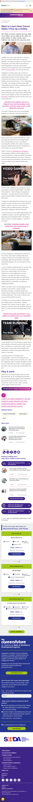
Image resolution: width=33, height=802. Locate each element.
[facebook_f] (11, 452)
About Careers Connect (9, 766)
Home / (4, 518)
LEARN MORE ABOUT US (16, 673)
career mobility (23, 413)
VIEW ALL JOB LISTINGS (16, 631)
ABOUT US (5, 770)
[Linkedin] (19, 780)
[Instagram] (11, 780)
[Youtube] (15, 780)
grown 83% (11, 69)
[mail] (18, 452)
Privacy (4, 787)
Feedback (4, 775)
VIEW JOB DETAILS (16, 553)
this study (4, 96)
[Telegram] (3, 780)
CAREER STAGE (7, 755)
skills (4, 418)
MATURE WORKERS (7, 760)
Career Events (7, 764)
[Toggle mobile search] (27, 5)
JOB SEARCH (6, 750)
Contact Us (5, 773)
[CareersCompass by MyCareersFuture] (5, 5)
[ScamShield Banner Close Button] (31, 11)
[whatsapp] (4, 452)
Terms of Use (5, 785)
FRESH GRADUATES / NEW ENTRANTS (11, 757)
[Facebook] (7, 780)
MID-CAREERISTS (7, 758)
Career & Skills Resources (10, 768)
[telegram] (7, 452)
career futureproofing (9, 413)
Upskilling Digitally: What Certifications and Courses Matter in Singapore (17, 226)
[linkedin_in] (15, 452)
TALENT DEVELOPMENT (9, 753)
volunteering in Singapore (20, 151)
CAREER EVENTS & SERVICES (11, 763)
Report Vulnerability (7, 788)
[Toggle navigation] (30, 5)
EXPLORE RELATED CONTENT (16, 498)
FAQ (3, 777)
